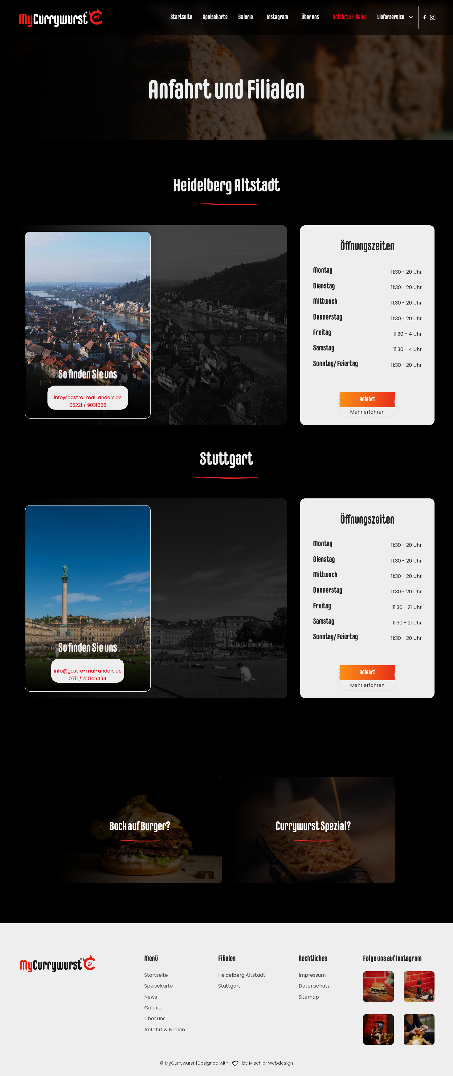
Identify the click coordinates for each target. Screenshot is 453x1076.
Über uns (310, 17)
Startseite (181, 17)
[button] (392, 17)
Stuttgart (229, 985)
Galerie (245, 17)
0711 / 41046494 (88, 678)
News (150, 996)
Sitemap (309, 996)
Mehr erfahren (367, 411)
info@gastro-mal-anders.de (88, 397)
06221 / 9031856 (87, 405)
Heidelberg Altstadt (241, 975)
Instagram (277, 17)
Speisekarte (215, 17)
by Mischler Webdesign (267, 1063)
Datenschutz (314, 985)
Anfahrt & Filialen (350, 17)
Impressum (312, 975)
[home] (60, 17)
